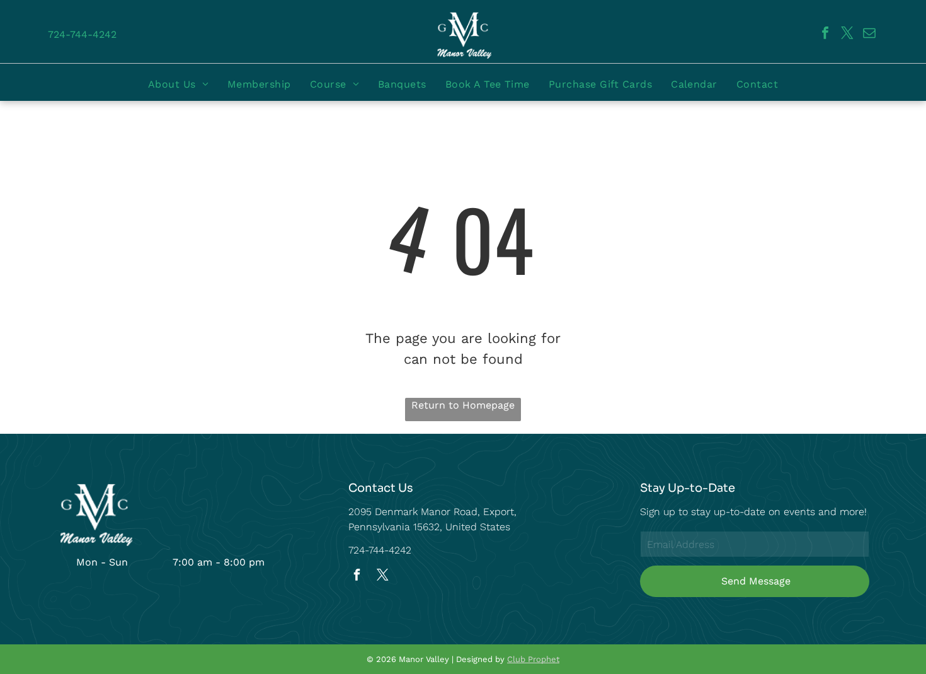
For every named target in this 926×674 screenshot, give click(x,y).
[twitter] (847, 34)
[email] (869, 34)
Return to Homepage (463, 405)
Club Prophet (533, 659)
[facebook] (825, 34)
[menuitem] (178, 84)
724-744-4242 (379, 550)
